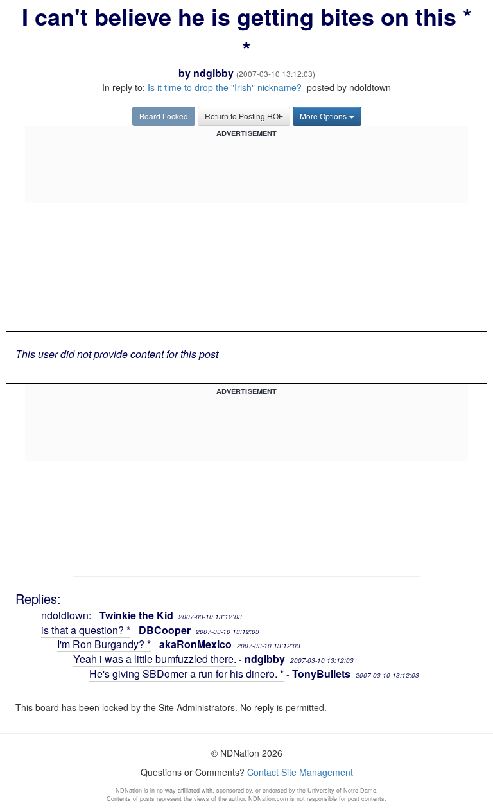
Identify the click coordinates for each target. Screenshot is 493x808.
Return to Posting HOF (244, 115)
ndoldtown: (66, 615)
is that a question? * (85, 630)
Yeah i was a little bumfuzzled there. (154, 658)
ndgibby (213, 72)
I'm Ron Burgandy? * (104, 644)
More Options (323, 115)
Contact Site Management (300, 772)
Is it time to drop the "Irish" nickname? (225, 87)
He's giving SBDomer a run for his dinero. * (186, 673)
